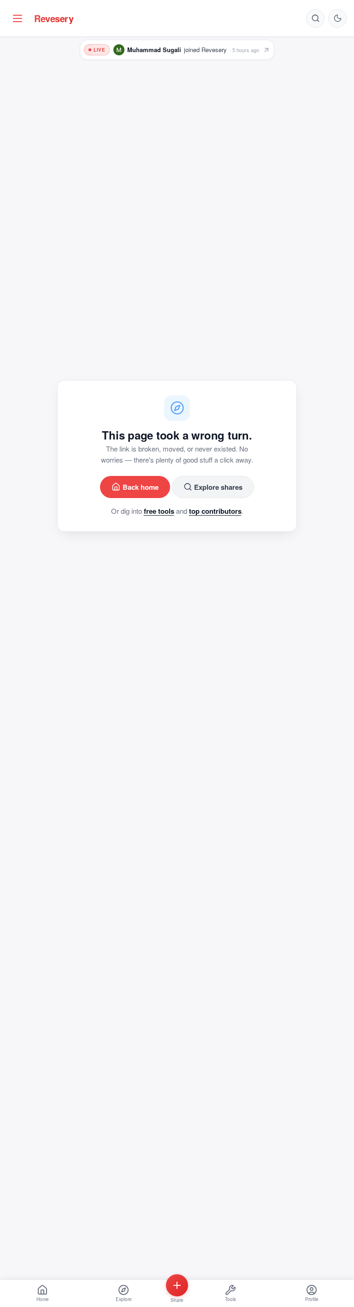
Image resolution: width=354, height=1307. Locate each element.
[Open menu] (17, 18)
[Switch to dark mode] (337, 18)
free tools (159, 511)
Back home (141, 487)
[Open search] (315, 18)
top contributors (215, 511)
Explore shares (218, 487)
